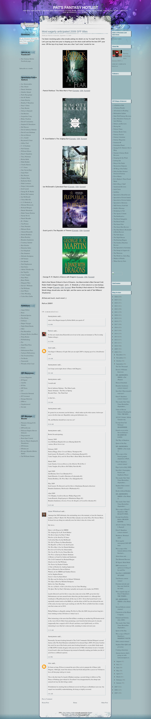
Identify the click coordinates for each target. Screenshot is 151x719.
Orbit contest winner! (122, 641)
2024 (116, 303)
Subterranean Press (27, 350)
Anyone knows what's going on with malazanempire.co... (123, 655)
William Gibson (26, 151)
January (118, 683)
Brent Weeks (25, 280)
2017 (116, 324)
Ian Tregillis (25, 272)
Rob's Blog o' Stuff (120, 184)
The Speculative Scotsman (122, 248)
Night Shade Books (27, 326)
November (119, 358)
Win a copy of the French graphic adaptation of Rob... (123, 456)
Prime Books (25, 337)
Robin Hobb (25, 159)
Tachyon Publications (28, 353)
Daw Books (24, 318)
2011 (116, 343)
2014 (116, 333)
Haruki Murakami (26, 210)
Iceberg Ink (117, 160)
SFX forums (24, 446)
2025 (116, 300)
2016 (116, 327)
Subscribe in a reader (26, 68)
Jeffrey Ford (25, 143)
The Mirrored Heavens (123, 559)
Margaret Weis (25, 283)
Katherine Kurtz (26, 181)
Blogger (90, 712)
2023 (116, 306)
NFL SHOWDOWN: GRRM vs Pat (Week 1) (123, 601)
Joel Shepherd (25, 251)
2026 (116, 297)
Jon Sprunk (24, 261)
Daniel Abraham (26, 89)
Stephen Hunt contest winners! (122, 486)
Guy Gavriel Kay (26, 170)
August (118, 661)
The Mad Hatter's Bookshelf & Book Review (122, 231)
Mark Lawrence (26, 183)
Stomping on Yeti (119, 211)
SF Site (23, 385)
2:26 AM (50, 358)
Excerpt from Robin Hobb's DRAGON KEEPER (122, 519)
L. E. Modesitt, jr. (26, 202)
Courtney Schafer (26, 242)
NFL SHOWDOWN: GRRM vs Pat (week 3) (123, 448)
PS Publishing (25, 339)
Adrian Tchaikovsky (27, 269)
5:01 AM (50, 373)
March (118, 677)
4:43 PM (50, 657)
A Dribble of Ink (119, 105)
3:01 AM (50, 694)
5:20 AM (50, 402)
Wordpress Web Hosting (70, 715)
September (119, 364)
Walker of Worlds (119, 258)
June (117, 667)
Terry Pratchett (25, 226)
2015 (116, 330)
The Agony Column (120, 213)
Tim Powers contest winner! (122, 579)
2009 (116, 349)
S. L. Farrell (24, 138)
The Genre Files (119, 224)
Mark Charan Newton (28, 213)
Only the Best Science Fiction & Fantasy (121, 172)
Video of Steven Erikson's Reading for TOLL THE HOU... (123, 411)
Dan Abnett (24, 87)
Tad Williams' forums (27, 456)
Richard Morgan (26, 208)
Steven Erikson (26, 135)
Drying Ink (117, 126)
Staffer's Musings (119, 208)
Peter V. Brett (25, 105)
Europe (87, 91)
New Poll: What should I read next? (123, 392)
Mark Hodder (25, 162)
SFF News (24, 388)
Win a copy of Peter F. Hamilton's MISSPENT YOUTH (123, 636)
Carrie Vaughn (25, 275)
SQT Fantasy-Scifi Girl (121, 205)
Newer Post (45, 703)
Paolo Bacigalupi (26, 95)
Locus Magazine (26, 377)
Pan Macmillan (26, 331)
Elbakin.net (25, 449)
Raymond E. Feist (26, 140)
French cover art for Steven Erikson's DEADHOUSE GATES (122, 433)
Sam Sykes (24, 267)
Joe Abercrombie (26, 84)
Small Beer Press (26, 345)
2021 (116, 312)
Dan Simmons (25, 253)
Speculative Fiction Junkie (122, 197)
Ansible (23, 383)
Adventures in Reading (121, 111)
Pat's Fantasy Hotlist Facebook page (27, 60)
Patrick (50, 330)
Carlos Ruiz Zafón (27, 296)
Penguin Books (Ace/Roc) (29, 334)
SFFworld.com (25, 428)
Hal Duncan (25, 127)
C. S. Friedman (25, 146)
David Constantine (27, 122)
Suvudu (23, 407)
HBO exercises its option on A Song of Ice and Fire (123, 567)
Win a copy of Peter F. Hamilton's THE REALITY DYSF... (123, 511)
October (118, 361)
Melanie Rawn (25, 229)
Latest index (118, 39)
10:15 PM (50, 341)
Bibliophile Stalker (120, 113)
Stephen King (25, 178)
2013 (116, 337)
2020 (116, 315)
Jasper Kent (24, 173)
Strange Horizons (26, 399)
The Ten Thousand (122, 366)
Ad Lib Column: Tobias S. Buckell (123, 526)
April (118, 674)
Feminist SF (117, 142)
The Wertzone (118, 253)
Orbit (22, 329)
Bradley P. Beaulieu (27, 103)
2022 (116, 309)
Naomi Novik (25, 216)
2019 (116, 318)
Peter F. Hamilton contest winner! (121, 463)
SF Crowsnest (25, 396)
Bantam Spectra (26, 315)
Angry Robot (25, 310)
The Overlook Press (27, 356)
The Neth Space (119, 235)
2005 (116, 693)
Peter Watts (24, 277)
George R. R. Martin (27, 191)
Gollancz (24, 321)
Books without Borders (123, 491)
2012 (116, 340)
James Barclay (25, 100)
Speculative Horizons (120, 203)
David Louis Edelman (28, 132)
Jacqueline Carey (26, 116)
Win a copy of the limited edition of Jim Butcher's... (123, 550)
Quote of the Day (121, 443)
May (117, 670)
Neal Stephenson (26, 264)
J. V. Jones (24, 167)
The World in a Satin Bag (122, 256)
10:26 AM (51, 424)
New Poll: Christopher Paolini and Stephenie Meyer (123, 472)
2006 (116, 690)
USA (81, 91)
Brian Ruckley (25, 237)
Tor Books (24, 358)
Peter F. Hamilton (26, 154)
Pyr (22, 342)
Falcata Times (118, 129)
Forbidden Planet (119, 145)
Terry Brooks (25, 108)
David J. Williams (26, 285)
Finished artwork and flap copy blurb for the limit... (122, 586)
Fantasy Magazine (119, 140)
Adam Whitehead (54, 511)
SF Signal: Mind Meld (123, 562)
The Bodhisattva (119, 216)
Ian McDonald (25, 197)
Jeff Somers (24, 259)
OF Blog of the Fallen (120, 169)
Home (75, 703)
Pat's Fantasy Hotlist (75, 7)
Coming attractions (122, 650)
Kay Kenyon (25, 175)
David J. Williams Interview (121, 370)
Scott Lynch (25, 189)
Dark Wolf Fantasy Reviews (122, 116)
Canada (76, 91)
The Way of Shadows (122, 440)
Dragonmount (25, 435)
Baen (22, 313)
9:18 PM (50, 324)
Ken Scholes (25, 245)
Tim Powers (25, 224)
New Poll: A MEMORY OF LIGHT (123, 574)
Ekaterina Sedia (26, 248)
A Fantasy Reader (119, 108)
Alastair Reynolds (27, 232)
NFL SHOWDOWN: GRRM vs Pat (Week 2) (123, 496)
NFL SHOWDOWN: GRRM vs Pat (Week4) (122, 377)
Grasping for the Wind (121, 158)
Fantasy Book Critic (120, 132)
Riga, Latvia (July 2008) (123, 467)
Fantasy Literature (119, 137)
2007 (116, 687)
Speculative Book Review (122, 195)
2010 (116, 346)
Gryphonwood (25, 404)
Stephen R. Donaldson (28, 124)
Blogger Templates (70, 714)
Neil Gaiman (25, 148)
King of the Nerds (119, 163)
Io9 (22, 391)
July (117, 664)
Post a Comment (47, 699)
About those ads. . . (122, 556)
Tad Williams (25, 288)
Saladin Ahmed (26, 92)
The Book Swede (119, 221)
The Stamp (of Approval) (121, 250)
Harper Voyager (26, 323)
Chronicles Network (27, 393)
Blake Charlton (26, 119)
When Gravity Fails (120, 261)
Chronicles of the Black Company (123, 613)
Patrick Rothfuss (26, 234)
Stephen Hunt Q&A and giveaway (123, 645)
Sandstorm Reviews (120, 187)
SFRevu (23, 401)
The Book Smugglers (120, 219)
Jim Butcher (25, 113)
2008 (116, 352)
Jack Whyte (25, 291)
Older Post (104, 703)
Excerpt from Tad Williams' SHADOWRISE (121, 425)
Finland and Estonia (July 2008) (122, 619)
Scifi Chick (117, 189)
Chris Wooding (26, 294)
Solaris (23, 348)
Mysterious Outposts (120, 166)
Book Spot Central (27, 438)
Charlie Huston (26, 165)
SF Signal (24, 380)
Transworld (24, 361)
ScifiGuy (116, 192)
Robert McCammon (27, 194)
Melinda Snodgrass (27, 256)
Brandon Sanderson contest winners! (122, 387)
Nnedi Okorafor (26, 218)
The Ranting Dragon (120, 240)
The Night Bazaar (119, 237)
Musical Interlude (121, 383)
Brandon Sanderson (27, 240)
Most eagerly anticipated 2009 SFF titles (65, 31)
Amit (50, 348)
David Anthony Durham (28, 130)
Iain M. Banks (25, 97)
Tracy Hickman (26, 156)
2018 (116, 321)
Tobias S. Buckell (26, 111)
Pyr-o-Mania (118, 176)
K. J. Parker (24, 221)
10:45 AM (51, 505)
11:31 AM (51, 630)
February (119, 680)
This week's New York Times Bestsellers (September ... (123, 404)
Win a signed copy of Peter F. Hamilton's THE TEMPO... (122, 593)
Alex (49, 663)
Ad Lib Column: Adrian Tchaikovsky (123, 418)
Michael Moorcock (27, 205)
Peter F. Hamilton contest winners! (122, 397)
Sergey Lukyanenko (27, 186)
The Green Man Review (121, 227)
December (119, 355)
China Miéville (26, 199)
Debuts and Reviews (120, 124)
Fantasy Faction (119, 134)
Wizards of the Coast (27, 364)
